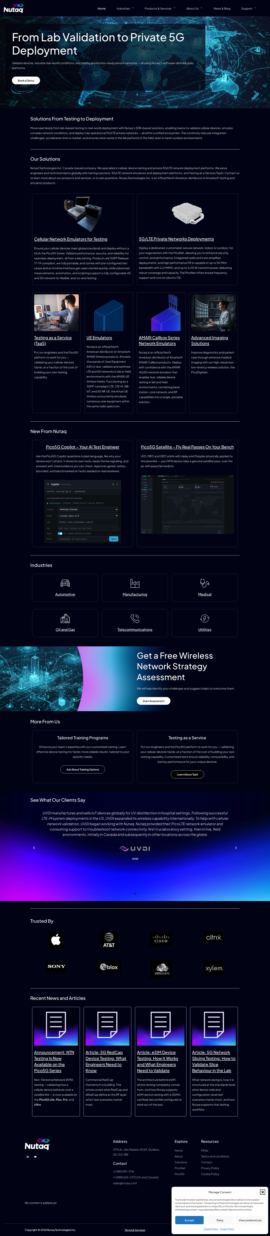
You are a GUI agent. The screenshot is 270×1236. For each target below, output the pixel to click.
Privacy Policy (227, 1229)
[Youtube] (35, 1157)
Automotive (65, 594)
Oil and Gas (65, 629)
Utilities (204, 629)
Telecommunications (135, 629)
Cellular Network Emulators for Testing (70, 238)
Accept (189, 1220)
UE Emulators (99, 337)
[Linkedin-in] (28, 1157)
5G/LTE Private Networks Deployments (176, 238)
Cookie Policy (211, 1229)
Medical (205, 594)
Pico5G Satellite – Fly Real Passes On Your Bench (187, 446)
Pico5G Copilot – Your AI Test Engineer (82, 446)
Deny (220, 1220)
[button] (262, 1192)
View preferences (250, 1220)
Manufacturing (135, 594)
